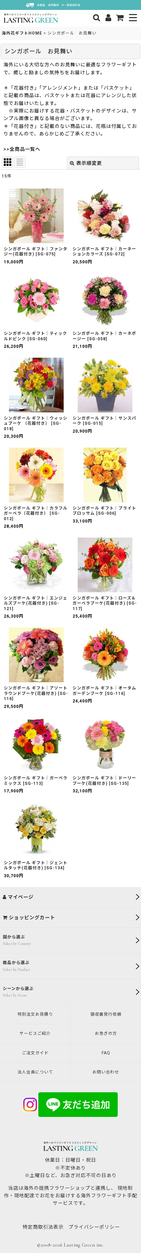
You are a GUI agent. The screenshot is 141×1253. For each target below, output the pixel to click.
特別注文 (35, 1014)
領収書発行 (105, 1014)
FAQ (106, 1053)
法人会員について (35, 1072)
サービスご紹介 (35, 1033)
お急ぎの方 (106, 1033)
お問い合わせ (105, 1072)
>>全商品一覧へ (21, 149)
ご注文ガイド (35, 1053)
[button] (133, 18)
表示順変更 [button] (89, 163)
